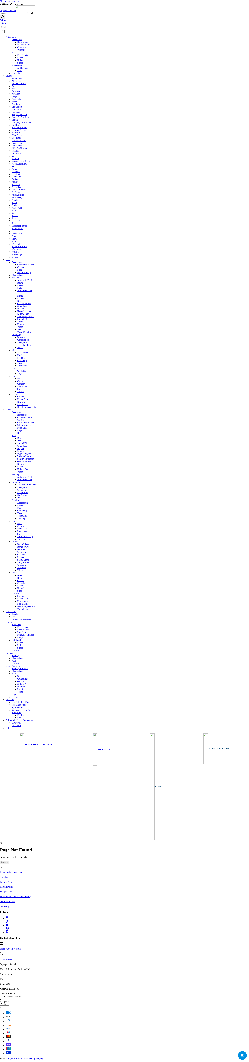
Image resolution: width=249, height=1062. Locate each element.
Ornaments (22, 47)
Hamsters (21, 686)
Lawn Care (11, 611)
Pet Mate (16, 184)
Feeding (15, 277)
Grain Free (22, 306)
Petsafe (15, 200)
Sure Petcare (17, 228)
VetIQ (14, 239)
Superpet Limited (19, 226)
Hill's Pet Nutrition (20, 148)
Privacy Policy (6, 882)
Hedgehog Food (19, 704)
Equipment (16, 624)
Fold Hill (16, 132)
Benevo (15, 101)
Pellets (20, 645)
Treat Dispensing (25, 536)
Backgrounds (23, 42)
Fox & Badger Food (21, 702)
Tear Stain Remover (26, 345)
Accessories (17, 39)
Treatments (22, 365)
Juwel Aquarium (19, 163)
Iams (14, 156)
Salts (19, 70)
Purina (14, 210)
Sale (8, 728)
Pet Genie (16, 192)
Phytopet (16, 205)
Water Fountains (24, 290)
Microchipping (24, 272)
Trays (19, 373)
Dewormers (22, 402)
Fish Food (16, 640)
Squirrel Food (18, 707)
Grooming (16, 334)
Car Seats (21, 420)
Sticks (20, 63)
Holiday (21, 60)
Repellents (16, 614)
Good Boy (16, 138)
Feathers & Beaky (20, 127)
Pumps (20, 637)
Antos (14, 86)
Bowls (20, 283)
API (13, 88)
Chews (20, 526)
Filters (20, 285)
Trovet (14, 236)
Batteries (21, 549)
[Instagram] (7, 918)
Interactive (22, 386)
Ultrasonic (22, 565)
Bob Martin (17, 109)
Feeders (20, 715)
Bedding (15, 655)
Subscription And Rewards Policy (15, 896)
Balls (19, 378)
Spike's (15, 218)
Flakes (20, 57)
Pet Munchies (18, 195)
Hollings (15, 151)
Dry (19, 301)
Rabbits (20, 689)
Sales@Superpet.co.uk (10, 949)
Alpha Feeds (17, 81)
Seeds (14, 616)
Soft (19, 389)
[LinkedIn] (7, 932)
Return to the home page (11, 872)
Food (14, 52)
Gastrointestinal (24, 303)
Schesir (15, 215)
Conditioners (23, 340)
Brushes (21, 337)
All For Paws (18, 78)
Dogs (8, 409)
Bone (19, 578)
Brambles (16, 112)
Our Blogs (5, 906)
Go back (4, 862)
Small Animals (12, 666)
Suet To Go (17, 220)
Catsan (15, 119)
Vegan (20, 327)
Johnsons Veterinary (21, 161)
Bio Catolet (17, 107)
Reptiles (9, 653)
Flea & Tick (22, 404)
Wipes (20, 347)
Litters (14, 368)
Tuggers (21, 539)
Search (30, 13)
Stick (19, 591)
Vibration (21, 567)
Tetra (14, 231)
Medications (17, 65)
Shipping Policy (7, 891)
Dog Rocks (17, 125)
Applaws (16, 91)
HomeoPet (16, 153)
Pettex (14, 202)
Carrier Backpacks (25, 264)
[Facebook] (7, 929)
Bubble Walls (23, 44)
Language (4, 1001)
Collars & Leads (24, 417)
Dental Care (22, 399)
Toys (19, 363)
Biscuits (20, 575)
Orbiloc (15, 179)
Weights (21, 50)
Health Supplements (26, 407)
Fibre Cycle (17, 135)
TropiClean (17, 233)
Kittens (15, 350)
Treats (20, 321)
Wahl (14, 241)
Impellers (21, 632)
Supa (14, 223)
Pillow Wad (17, 208)
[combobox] (13, 13)
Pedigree (15, 182)
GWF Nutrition (19, 140)
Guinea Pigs (22, 684)
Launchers (22, 531)
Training (21, 518)
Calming (21, 396)
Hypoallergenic (24, 311)
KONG (15, 166)
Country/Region (7, 993)
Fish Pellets (22, 55)
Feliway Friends (19, 130)
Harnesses (22, 415)
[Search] (2, 17)
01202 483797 (6, 959)
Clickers (21, 554)
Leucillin (16, 171)
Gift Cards (16, 725)
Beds (19, 433)
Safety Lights (23, 560)
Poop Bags (22, 428)
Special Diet (22, 319)
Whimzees (16, 249)
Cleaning (21, 371)
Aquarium (10, 37)
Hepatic (20, 308)
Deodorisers (22, 492)
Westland (16, 244)
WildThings (17, 254)
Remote (20, 557)
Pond (8, 622)
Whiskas (15, 252)
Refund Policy (6, 887)
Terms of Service (7, 901)
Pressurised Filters (25, 635)
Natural (20, 588)
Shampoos (22, 342)
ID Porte (15, 158)
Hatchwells (17, 145)
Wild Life (10, 699)
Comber (21, 384)
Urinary (20, 324)
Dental (20, 296)
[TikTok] (7, 922)
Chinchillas (22, 679)
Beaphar (15, 96)
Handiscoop (17, 143)
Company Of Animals (22, 122)
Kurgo (14, 169)
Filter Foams (23, 629)
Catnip (20, 381)
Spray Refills (23, 562)
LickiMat (16, 174)
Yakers (15, 257)
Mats (19, 288)
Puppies (15, 500)
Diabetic (21, 298)
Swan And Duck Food (22, 710)
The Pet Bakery (19, 189)
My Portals (16, 723)
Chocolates (22, 583)
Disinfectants (17, 275)
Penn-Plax (16, 187)
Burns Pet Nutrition (20, 117)
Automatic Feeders (25, 280)
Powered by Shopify (33, 1058)
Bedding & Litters (20, 668)
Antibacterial (23, 68)
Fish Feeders (23, 627)
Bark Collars (23, 544)
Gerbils (20, 681)
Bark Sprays (23, 547)
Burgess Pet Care (19, 114)
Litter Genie (17, 176)
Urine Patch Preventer (22, 619)
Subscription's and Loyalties (18, 720)
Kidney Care (23, 314)
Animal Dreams (19, 83)
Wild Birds (16, 712)
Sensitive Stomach (25, 316)
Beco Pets (16, 99)
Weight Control (24, 332)
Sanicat (15, 213)
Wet (19, 329)
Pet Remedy (17, 197)
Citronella (21, 552)
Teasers (20, 391)
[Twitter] (7, 925)
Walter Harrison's (19, 246)
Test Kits (16, 73)
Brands (9, 75)
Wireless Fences (24, 570)
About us (4, 877)
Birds (19, 676)
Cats (8, 259)
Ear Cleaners (23, 495)
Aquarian (16, 94)
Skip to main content (9, 1)
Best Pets (16, 104)
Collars (20, 267)
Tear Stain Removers (26, 484)
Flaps (19, 270)
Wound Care (23, 609)
